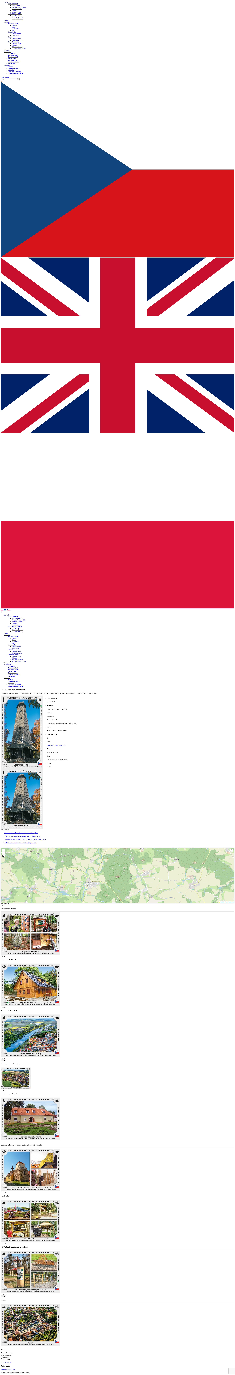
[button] (3, 850)
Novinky (7, 50)
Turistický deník (16, 38)
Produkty (7, 22)
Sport (13, 30)
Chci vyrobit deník (17, 19)
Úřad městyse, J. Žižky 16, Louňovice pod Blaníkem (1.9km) (22, 836)
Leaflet (222, 902)
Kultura (14, 27)
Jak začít (6, 2)
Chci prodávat (16, 15)
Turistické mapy (16, 43)
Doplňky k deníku (17, 40)
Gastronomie (15, 28)
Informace (7, 65)
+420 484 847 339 (6, 1362)
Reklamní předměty (17, 47)
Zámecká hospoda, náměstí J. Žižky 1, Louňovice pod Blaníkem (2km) (25, 839)
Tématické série (16, 33)
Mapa (6, 20)
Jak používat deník (17, 5)
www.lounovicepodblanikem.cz (56, 745)
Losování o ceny (16, 12)
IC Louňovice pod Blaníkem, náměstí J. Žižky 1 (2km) (20, 843)
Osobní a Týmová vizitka (19, 7)
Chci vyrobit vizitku (17, 17)
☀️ (1, 81)
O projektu (7, 52)
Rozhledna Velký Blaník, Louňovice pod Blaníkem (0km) (21, 833)
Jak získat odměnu (17, 9)
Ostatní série (15, 35)
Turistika (14, 25)
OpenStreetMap (230, 902)
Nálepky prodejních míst (19, 48)
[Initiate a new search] (231, 850)
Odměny (14, 10)
